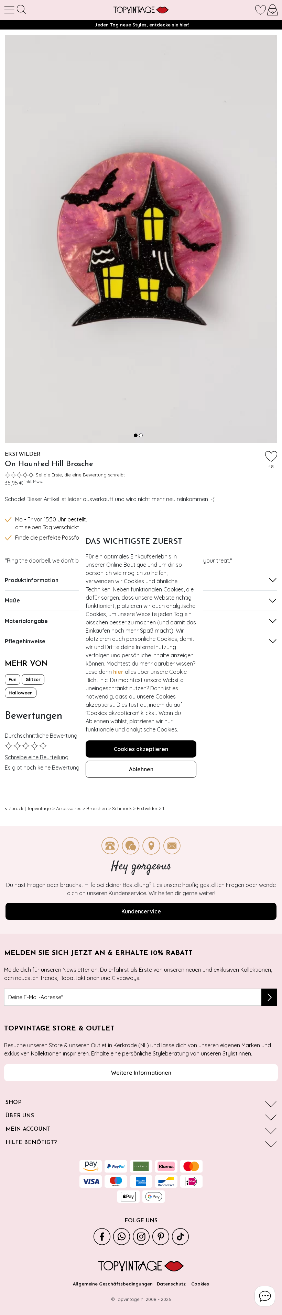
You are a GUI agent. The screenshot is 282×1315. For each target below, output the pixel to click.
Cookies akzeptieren (141, 749)
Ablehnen (141, 769)
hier (118, 671)
